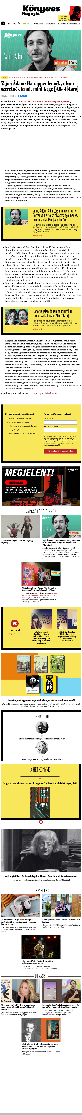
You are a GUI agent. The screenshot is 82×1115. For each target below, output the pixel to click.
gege (37, 78)
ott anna (51, 78)
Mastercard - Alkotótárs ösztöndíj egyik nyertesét (44, 102)
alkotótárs (25, 78)
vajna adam (57, 78)
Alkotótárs (17, 23)
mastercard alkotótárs (15, 78)
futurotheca (39, 23)
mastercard (32, 78)
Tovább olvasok (37, 236)
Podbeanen (52, 393)
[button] (2, 23)
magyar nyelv (64, 78)
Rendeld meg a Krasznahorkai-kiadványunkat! (63, 23)
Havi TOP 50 (28, 23)
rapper (41, 78)
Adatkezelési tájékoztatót (62, 442)
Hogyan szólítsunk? (51, 426)
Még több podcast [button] (15, 634)
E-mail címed (49, 419)
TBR (9, 23)
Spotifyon (39, 393)
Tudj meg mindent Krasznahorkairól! (64, 19)
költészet (45, 78)
